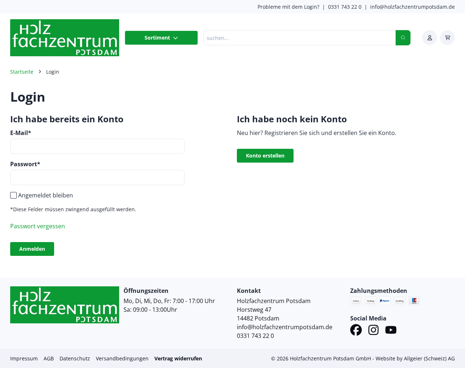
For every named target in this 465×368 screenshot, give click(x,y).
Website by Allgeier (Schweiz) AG (415, 358)
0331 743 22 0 (344, 6)
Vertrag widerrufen (178, 358)
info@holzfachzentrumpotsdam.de (412, 6)
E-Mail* (20, 133)
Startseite (21, 71)
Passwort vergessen (37, 226)
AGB (49, 358)
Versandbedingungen (122, 358)
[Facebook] (356, 331)
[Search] (403, 37)
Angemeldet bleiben (45, 195)
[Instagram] (373, 331)
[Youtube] (391, 331)
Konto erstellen (265, 155)
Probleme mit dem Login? (288, 6)
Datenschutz (75, 358)
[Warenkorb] (447, 37)
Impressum (24, 358)
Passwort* (25, 164)
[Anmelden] (429, 37)
